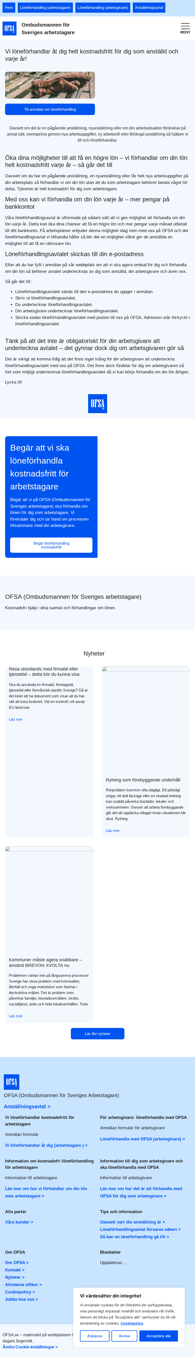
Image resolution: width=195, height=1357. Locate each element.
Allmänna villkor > (23, 1284)
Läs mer (16, 719)
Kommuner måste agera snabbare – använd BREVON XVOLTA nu (45, 962)
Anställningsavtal (149, 7)
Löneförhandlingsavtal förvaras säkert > (140, 1229)
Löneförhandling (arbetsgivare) (103, 7)
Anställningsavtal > (27, 1106)
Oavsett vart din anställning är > (132, 1222)
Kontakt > (15, 1270)
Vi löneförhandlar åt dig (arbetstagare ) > (46, 1145)
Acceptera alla (159, 1336)
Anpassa (94, 1336)
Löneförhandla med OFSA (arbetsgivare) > (142, 1139)
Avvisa (124, 1336)
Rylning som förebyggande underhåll (143, 779)
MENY (185, 32)
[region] (129, 1317)
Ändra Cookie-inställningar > (30, 1347)
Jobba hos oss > (21, 1299)
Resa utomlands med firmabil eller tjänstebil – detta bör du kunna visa (44, 671)
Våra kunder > (19, 1222)
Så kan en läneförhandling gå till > (134, 1236)
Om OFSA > (17, 1262)
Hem (9, 7)
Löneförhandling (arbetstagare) (45, 7)
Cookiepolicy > (20, 1292)
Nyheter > (15, 1277)
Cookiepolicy (132, 1323)
